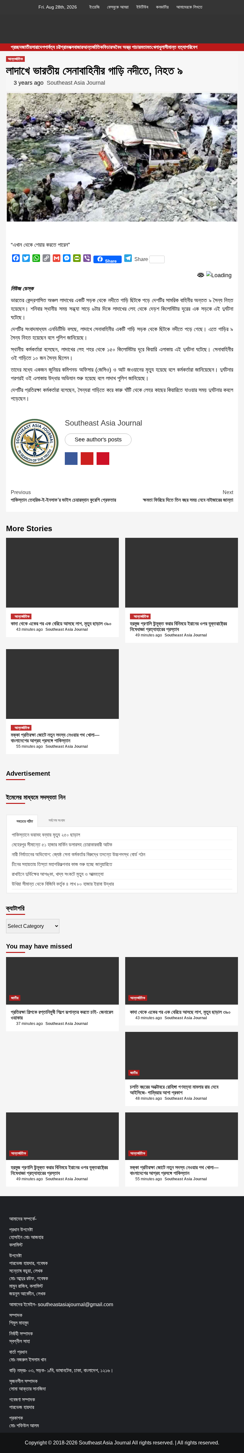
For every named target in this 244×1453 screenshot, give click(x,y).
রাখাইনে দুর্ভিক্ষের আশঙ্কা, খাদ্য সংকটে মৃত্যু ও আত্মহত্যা (58, 874)
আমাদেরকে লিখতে (189, 7)
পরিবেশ (191, 47)
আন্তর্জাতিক (93, 47)
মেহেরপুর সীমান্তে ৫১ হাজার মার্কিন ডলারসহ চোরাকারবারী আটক (62, 844)
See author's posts (98, 439)
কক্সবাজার (75, 47)
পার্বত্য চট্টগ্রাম (56, 47)
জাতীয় (27, 47)
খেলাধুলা (158, 47)
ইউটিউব (142, 7)
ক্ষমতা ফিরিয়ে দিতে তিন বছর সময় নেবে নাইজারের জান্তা (188, 496)
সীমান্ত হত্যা (175, 47)
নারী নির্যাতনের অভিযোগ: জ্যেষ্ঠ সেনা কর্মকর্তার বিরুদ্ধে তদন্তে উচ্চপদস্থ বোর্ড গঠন (78, 854)
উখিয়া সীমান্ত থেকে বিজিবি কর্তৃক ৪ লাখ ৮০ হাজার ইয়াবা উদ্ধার (63, 884)
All (180, 1442)
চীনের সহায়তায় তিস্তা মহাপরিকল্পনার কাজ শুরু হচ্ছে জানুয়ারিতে (62, 864)
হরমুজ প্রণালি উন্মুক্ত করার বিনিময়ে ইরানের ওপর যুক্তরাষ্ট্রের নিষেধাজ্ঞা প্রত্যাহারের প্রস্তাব (178, 626)
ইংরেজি (94, 7)
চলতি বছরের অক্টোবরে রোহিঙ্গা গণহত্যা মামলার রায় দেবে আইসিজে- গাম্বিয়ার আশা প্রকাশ (174, 1089)
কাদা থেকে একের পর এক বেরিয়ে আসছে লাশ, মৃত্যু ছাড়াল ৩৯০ (61, 623)
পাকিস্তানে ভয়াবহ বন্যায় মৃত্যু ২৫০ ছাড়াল (46, 834)
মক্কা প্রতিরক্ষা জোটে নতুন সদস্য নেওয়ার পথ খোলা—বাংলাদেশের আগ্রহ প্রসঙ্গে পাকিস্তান (55, 737)
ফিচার (107, 47)
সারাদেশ (38, 47)
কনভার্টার (162, 7)
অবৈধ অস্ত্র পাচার (126, 47)
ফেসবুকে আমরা (118, 7)
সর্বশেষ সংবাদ (57, 820)
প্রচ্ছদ (16, 47)
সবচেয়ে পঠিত (25, 821)
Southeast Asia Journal (76, 83)
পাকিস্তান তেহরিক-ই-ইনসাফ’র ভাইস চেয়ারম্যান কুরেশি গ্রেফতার (63, 496)
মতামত (146, 47)
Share (141, 259)
